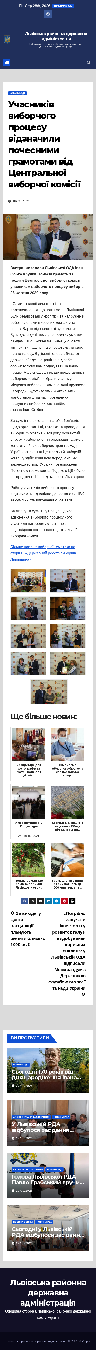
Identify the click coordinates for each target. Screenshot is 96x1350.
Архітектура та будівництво (31, 1117)
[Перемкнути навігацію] (48, 63)
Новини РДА (20, 1064)
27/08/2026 (24, 1085)
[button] (89, 63)
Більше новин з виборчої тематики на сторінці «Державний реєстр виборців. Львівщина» (43, 553)
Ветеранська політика (28, 1169)
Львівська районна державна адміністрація (56, 36)
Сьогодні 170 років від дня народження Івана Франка (44, 1077)
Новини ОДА (17, 93)
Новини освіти (23, 1222)
